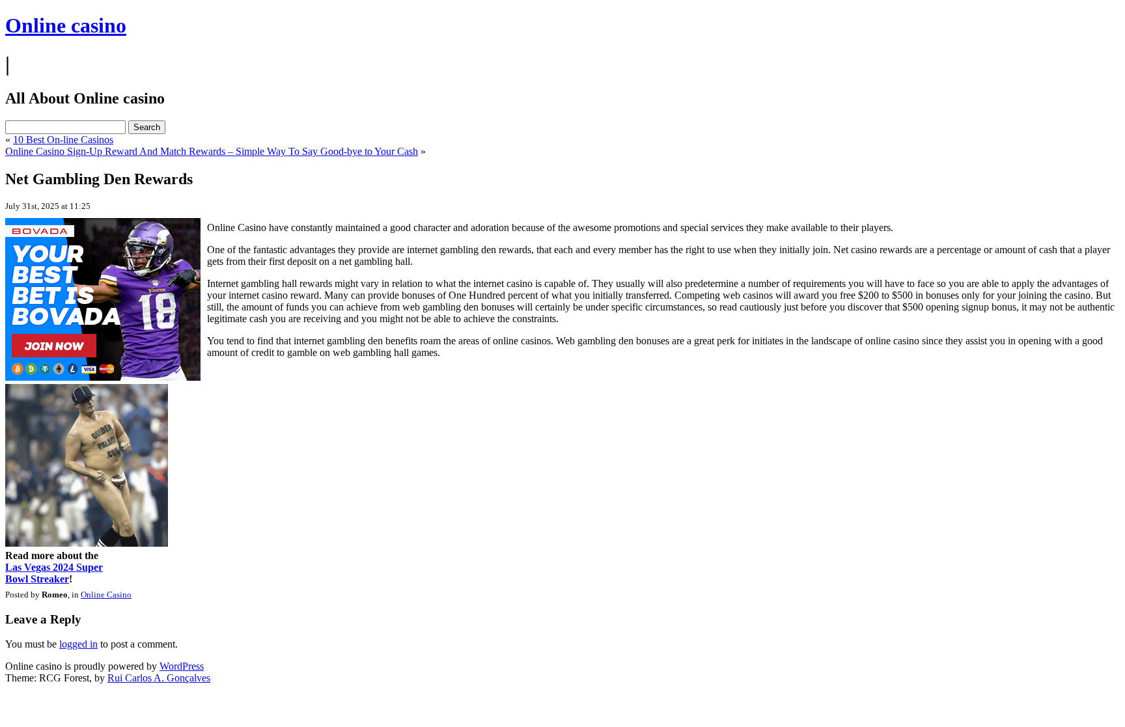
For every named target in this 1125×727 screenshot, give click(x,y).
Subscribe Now (563, 420)
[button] (563, 312)
